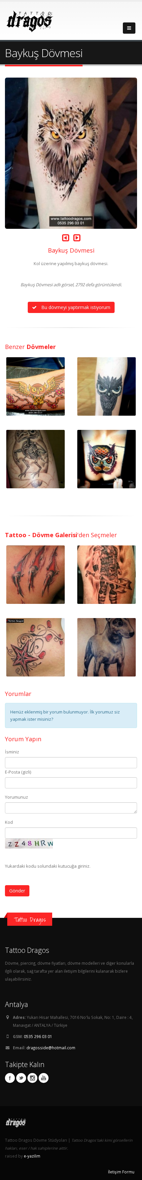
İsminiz (12, 752)
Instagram (32, 1078)
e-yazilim (32, 1156)
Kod (9, 822)
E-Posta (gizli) (18, 772)
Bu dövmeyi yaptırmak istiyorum (75, 307)
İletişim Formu (121, 1171)
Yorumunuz (16, 797)
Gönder (17, 890)
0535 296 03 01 (38, 1036)
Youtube (44, 1078)
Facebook (10, 1078)
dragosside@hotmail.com (50, 1047)
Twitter (21, 1078)
